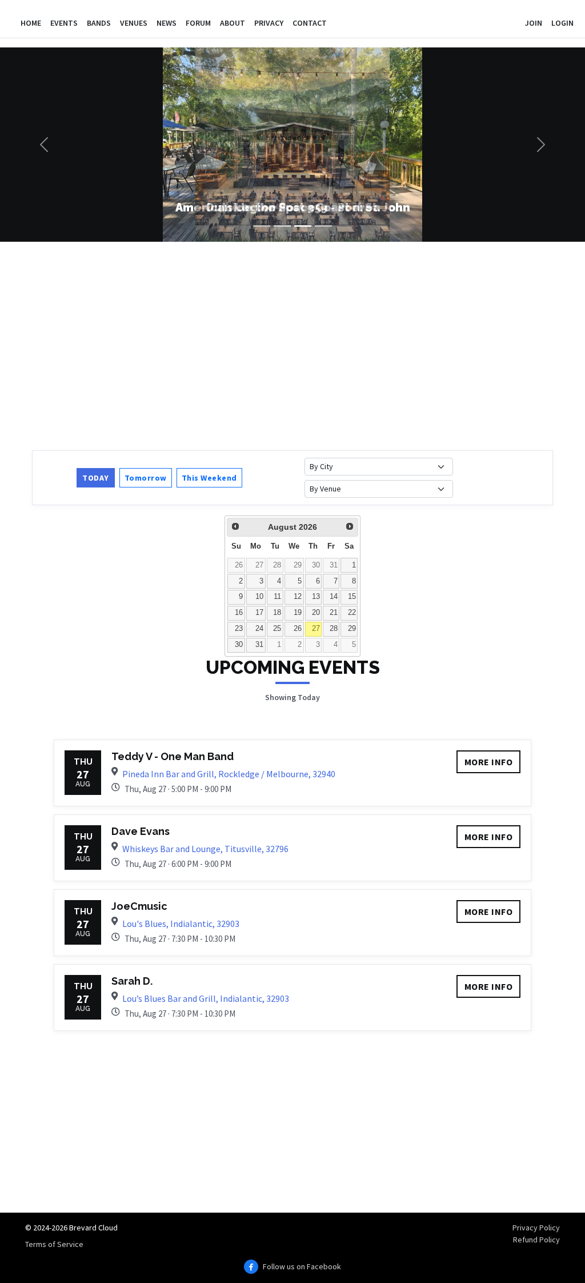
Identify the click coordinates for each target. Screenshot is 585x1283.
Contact (309, 23)
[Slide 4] (323, 226)
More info (488, 762)
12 (298, 597)
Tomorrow (146, 478)
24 (259, 629)
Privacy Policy (536, 1227)
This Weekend (209, 478)
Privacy (268, 23)
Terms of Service (54, 1244)
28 (277, 565)
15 (352, 597)
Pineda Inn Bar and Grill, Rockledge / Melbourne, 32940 (228, 774)
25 (277, 629)
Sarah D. (132, 981)
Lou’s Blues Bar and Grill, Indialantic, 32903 (205, 998)
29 (298, 565)
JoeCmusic (139, 906)
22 (352, 613)
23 (239, 629)
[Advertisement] (292, 345)
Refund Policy (536, 1239)
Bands (99, 23)
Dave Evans (140, 831)
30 (316, 565)
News (167, 23)
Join (533, 23)
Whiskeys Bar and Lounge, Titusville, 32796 (205, 848)
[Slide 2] (282, 226)
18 (277, 613)
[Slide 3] (302, 226)
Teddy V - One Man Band (172, 756)
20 (316, 613)
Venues (133, 23)
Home (31, 23)
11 (277, 597)
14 (334, 597)
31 (334, 565)
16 (239, 613)
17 (259, 613)
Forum (198, 23)
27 (259, 565)
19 (298, 613)
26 (239, 565)
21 (334, 613)
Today (95, 478)
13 (316, 597)
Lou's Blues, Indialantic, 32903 (180, 923)
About (232, 23)
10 (259, 597)
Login (562, 23)
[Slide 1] (261, 226)
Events (64, 23)
